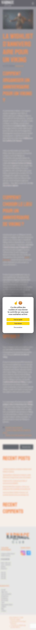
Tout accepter (18, 319)
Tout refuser (18, 323)
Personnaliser (18, 327)
